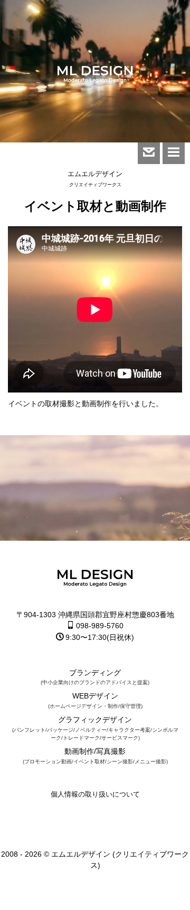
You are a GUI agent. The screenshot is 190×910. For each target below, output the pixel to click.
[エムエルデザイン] (95, 76)
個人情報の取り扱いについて (95, 794)
